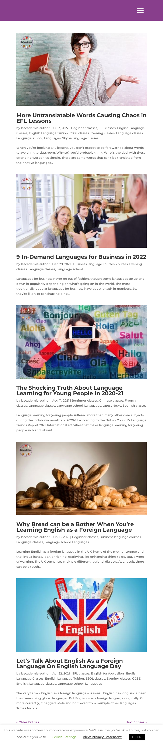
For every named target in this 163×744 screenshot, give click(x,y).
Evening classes (102, 133)
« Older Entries (27, 722)
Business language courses (94, 264)
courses (122, 264)
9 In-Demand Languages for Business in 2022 (81, 256)
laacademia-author (35, 128)
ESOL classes (79, 133)
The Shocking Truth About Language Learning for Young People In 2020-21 (69, 390)
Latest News (112, 405)
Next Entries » (136, 722)
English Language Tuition (48, 133)
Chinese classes (111, 400)
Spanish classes (134, 405)
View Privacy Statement (102, 737)
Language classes (129, 133)
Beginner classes (84, 128)
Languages (52, 138)
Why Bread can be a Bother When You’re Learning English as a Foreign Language (75, 527)
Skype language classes (80, 138)
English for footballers (108, 673)
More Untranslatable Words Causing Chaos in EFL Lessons (81, 118)
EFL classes (107, 128)
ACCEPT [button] (137, 737)
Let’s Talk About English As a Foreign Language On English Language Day (69, 663)
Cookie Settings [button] (64, 737)
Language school (29, 138)
